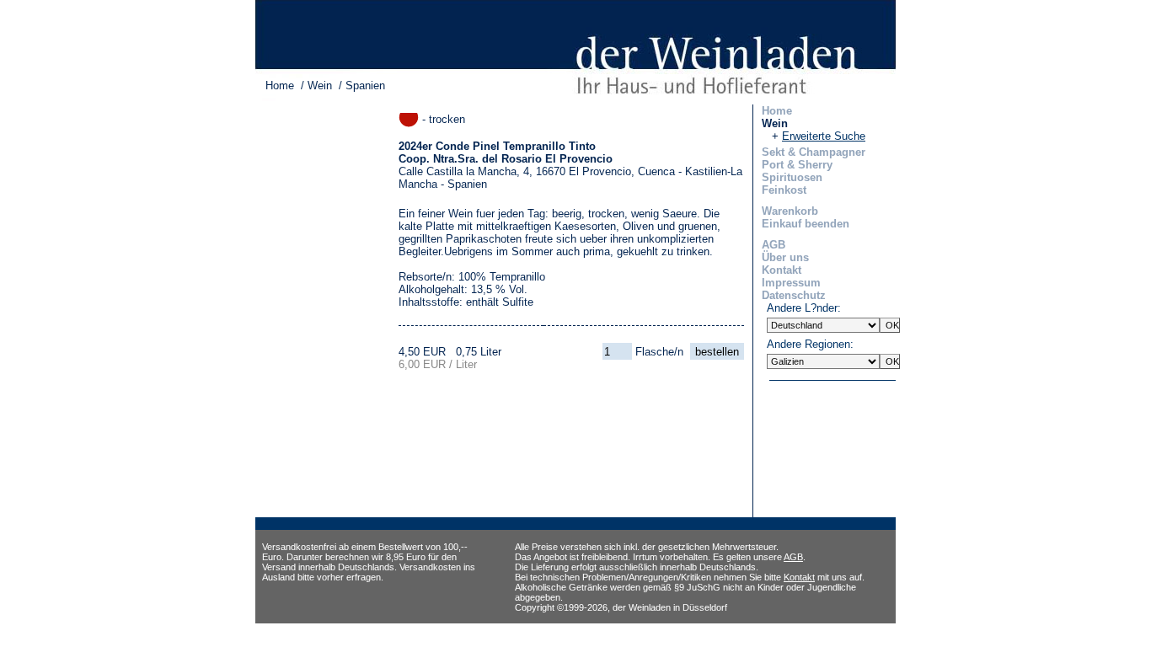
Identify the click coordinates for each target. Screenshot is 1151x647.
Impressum (791, 282)
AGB (773, 244)
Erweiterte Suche (823, 136)
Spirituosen (792, 177)
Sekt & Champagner (813, 152)
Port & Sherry (797, 164)
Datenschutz (794, 295)
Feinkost (784, 190)
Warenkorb (790, 211)
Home (279, 85)
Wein (320, 85)
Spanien (365, 85)
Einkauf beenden (805, 223)
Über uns (785, 257)
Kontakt (781, 270)
